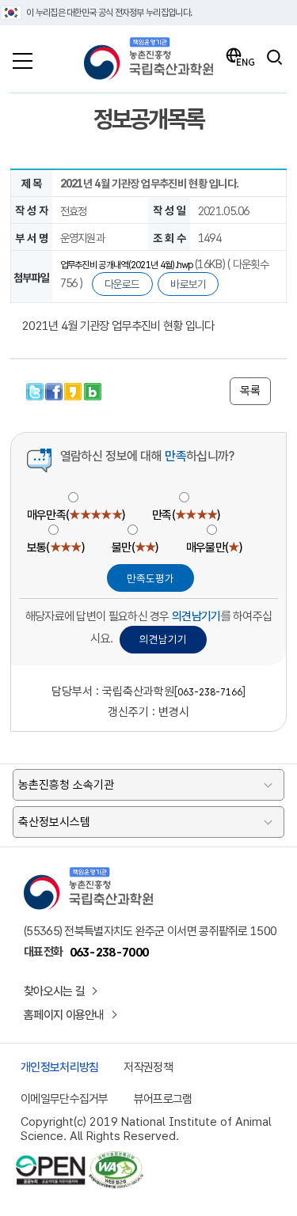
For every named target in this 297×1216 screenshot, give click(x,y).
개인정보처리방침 (59, 1067)
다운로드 (122, 284)
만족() (185, 515)
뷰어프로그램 (163, 1099)
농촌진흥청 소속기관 (66, 785)
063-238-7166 (209, 692)
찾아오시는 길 (54, 991)
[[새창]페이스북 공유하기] (54, 390)
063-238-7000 (109, 952)
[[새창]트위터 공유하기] (35, 390)
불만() (135, 547)
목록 (250, 391)
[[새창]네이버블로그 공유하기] (92, 390)
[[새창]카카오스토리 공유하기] (73, 390)
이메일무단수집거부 (65, 1099)
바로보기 (188, 284)
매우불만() (214, 547)
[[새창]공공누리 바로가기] (51, 1158)
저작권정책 (148, 1067)
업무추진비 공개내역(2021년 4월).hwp (128, 265)
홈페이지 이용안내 (64, 1015)
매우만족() (75, 515)
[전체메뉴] (22, 57)
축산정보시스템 (54, 822)
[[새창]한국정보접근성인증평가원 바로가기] (115, 1158)
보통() (55, 547)
